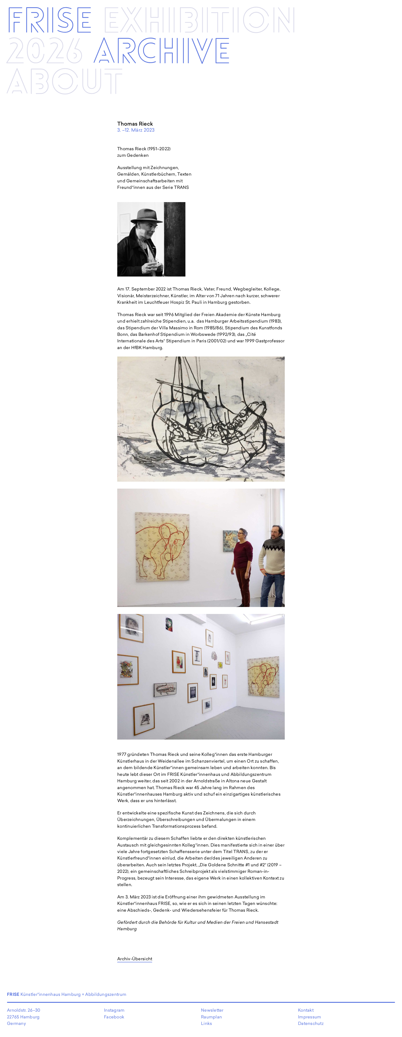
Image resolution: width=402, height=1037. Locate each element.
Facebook (114, 1017)
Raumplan (211, 1017)
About (64, 83)
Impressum (309, 1017)
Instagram (114, 1010)
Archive (162, 52)
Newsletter (212, 1010)
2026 (45, 52)
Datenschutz (311, 1023)
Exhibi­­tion (199, 22)
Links (206, 1023)
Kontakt (306, 1010)
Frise (49, 22)
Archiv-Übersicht (134, 959)
